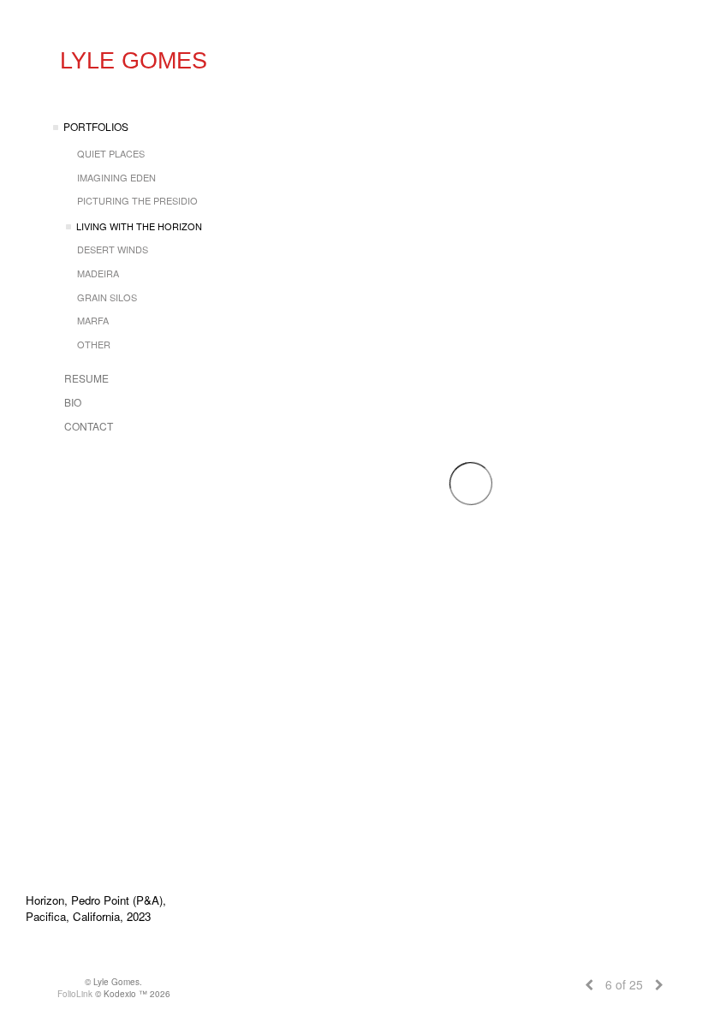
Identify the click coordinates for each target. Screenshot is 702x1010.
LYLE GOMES (133, 61)
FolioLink (74, 994)
